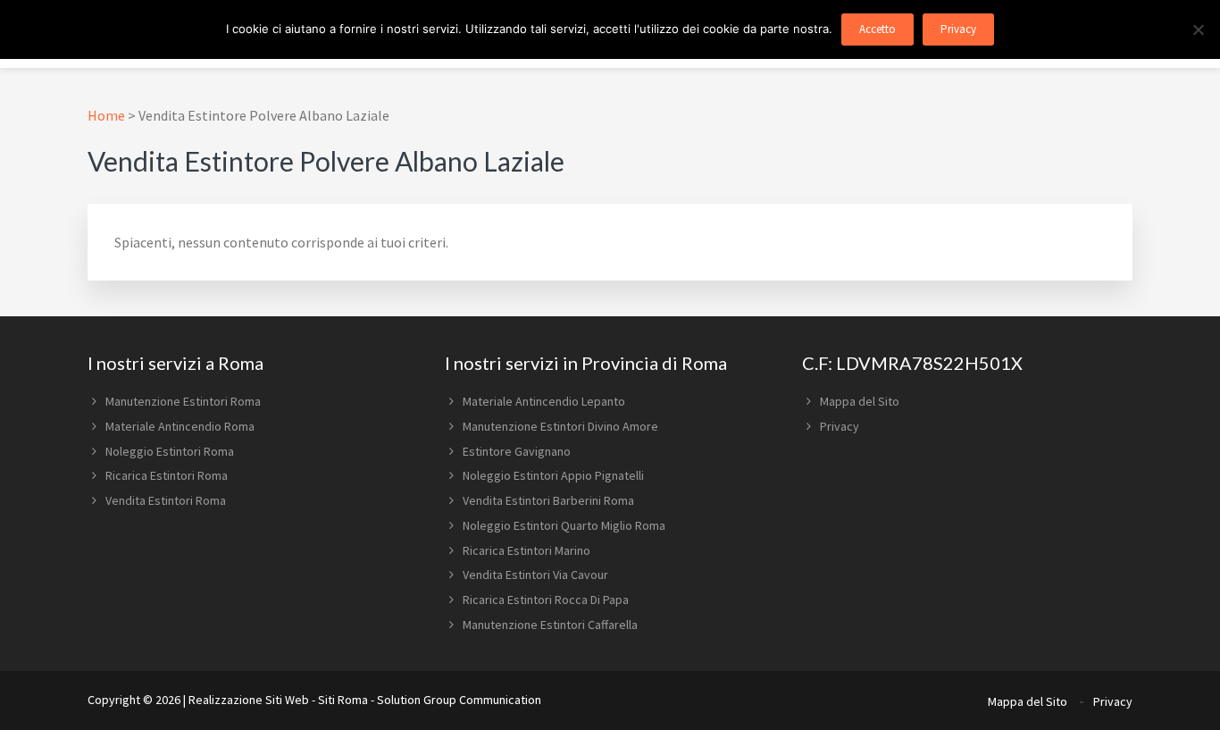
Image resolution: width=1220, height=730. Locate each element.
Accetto (877, 29)
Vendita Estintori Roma (165, 500)
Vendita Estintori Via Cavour (535, 574)
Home (106, 115)
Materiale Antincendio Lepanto (544, 401)
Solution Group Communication (459, 700)
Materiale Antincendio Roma (180, 426)
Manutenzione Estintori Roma (183, 401)
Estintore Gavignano (517, 451)
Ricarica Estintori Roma (166, 475)
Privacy (839, 426)
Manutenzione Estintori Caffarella (550, 625)
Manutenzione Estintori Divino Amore (560, 426)
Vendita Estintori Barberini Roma (548, 500)
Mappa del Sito (859, 401)
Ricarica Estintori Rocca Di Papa (546, 600)
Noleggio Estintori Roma (169, 451)
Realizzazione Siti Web (248, 700)
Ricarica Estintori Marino (526, 550)
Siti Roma (343, 700)
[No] (1198, 29)
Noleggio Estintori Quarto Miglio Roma (564, 525)
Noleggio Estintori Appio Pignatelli (553, 475)
